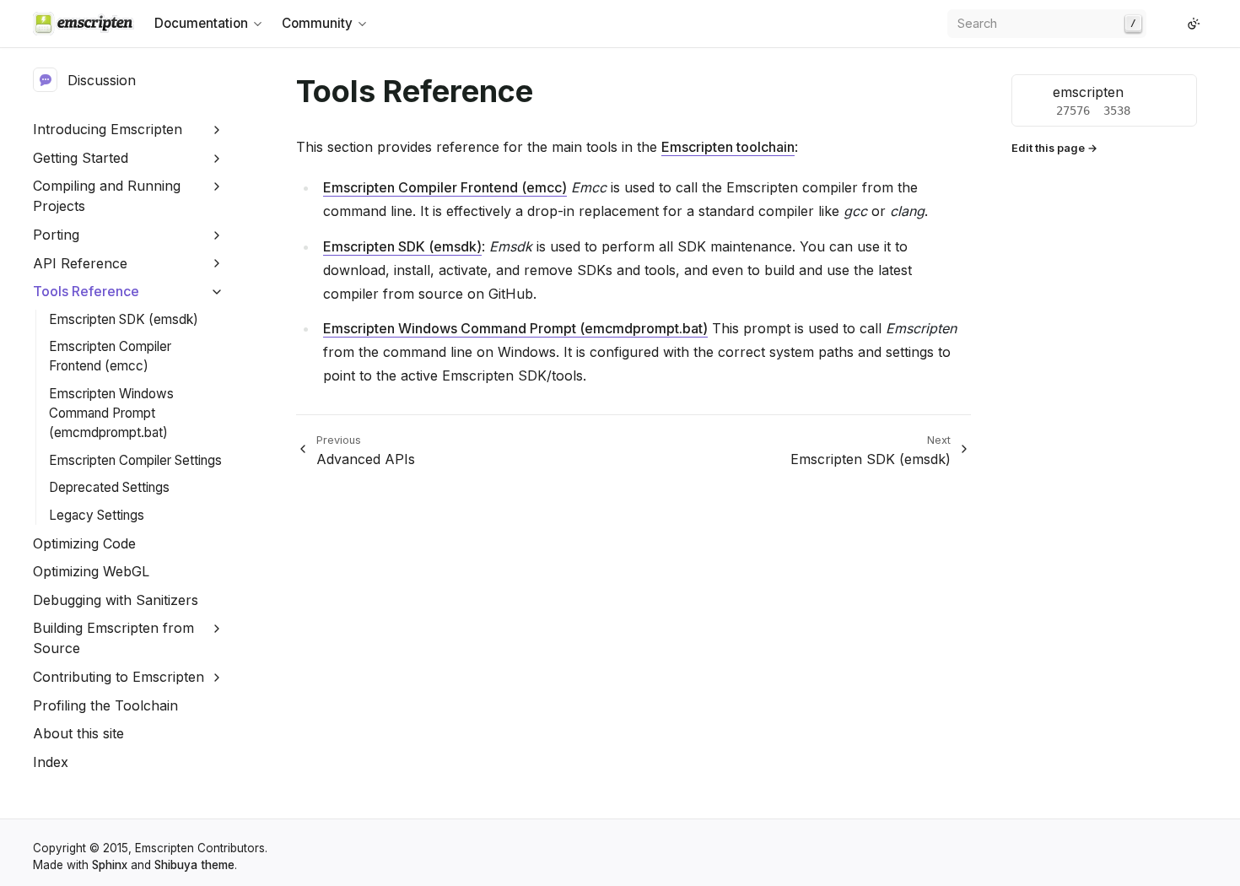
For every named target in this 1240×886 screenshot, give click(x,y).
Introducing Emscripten (107, 129)
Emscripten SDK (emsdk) (123, 319)
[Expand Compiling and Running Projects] (217, 187)
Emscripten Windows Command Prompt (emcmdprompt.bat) (111, 413)
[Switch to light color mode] (1193, 23)
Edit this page (1048, 148)
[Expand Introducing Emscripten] (217, 130)
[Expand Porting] (217, 235)
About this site (78, 733)
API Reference (80, 263)
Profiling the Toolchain (105, 705)
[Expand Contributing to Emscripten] (217, 677)
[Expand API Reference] (217, 264)
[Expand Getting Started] (217, 158)
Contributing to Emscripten (118, 676)
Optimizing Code (84, 543)
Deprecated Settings (109, 487)
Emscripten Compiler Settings (135, 460)
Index (50, 762)
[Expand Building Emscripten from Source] (217, 629)
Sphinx (109, 865)
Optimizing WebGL (91, 571)
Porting (56, 234)
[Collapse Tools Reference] (217, 292)
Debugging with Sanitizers (115, 600)
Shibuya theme (194, 865)
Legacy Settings (96, 515)
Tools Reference (86, 291)
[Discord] (1173, 23)
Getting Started (80, 157)
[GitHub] (1160, 23)
